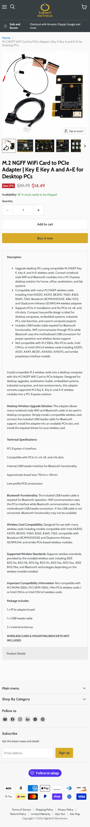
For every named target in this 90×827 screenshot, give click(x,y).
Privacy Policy (65, 809)
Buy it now (45, 238)
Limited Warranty (40, 814)
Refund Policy (18, 814)
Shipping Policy (44, 809)
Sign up (64, 753)
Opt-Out (60, 814)
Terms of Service (21, 809)
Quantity (7, 201)
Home (6, 38)
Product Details (16, 653)
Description (14, 257)
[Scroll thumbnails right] (84, 146)
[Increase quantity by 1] (38, 210)
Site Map (75, 814)
